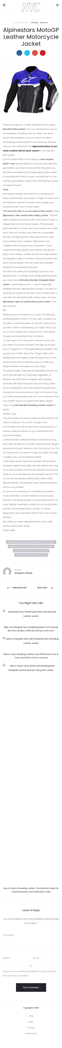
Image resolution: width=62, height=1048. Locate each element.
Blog (31, 1016)
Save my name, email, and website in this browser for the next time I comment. (30, 973)
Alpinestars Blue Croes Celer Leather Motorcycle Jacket (31, 542)
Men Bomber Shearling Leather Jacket (34, 405)
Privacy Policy (31, 1033)
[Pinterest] (40, 1042)
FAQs (31, 1022)
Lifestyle (44, 22)
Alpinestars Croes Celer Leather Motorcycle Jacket (31, 546)
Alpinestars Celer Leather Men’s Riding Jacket (25, 215)
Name (7, 958)
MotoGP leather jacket (14, 129)
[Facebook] (28, 1042)
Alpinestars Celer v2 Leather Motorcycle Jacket (26, 301)
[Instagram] (34, 1042)
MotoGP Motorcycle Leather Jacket (31, 555)
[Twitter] (21, 1042)
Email (36, 958)
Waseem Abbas (23, 573)
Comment (9, 935)
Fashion (34, 22)
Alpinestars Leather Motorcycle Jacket (31, 551)
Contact (31, 1027)
